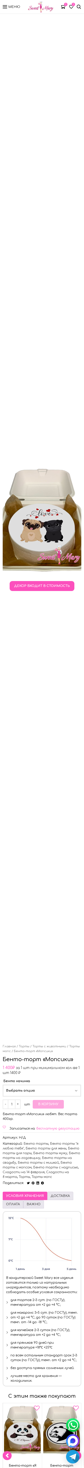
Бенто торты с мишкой (38, 1162)
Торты (24, 1046)
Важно (34, 1204)
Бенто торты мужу (50, 1153)
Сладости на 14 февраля (24, 1172)
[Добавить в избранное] (37, 1409)
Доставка (60, 1196)
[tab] (25, 1196)
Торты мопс (42, 1177)
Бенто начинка (16, 1081)
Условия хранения (25, 1196)
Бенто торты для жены (46, 1148)
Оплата (13, 1204)
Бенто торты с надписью (55, 1167)
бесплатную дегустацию (58, 1128)
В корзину (48, 1104)
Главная (9, 1046)
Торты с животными (49, 1046)
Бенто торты (36, 1143)
